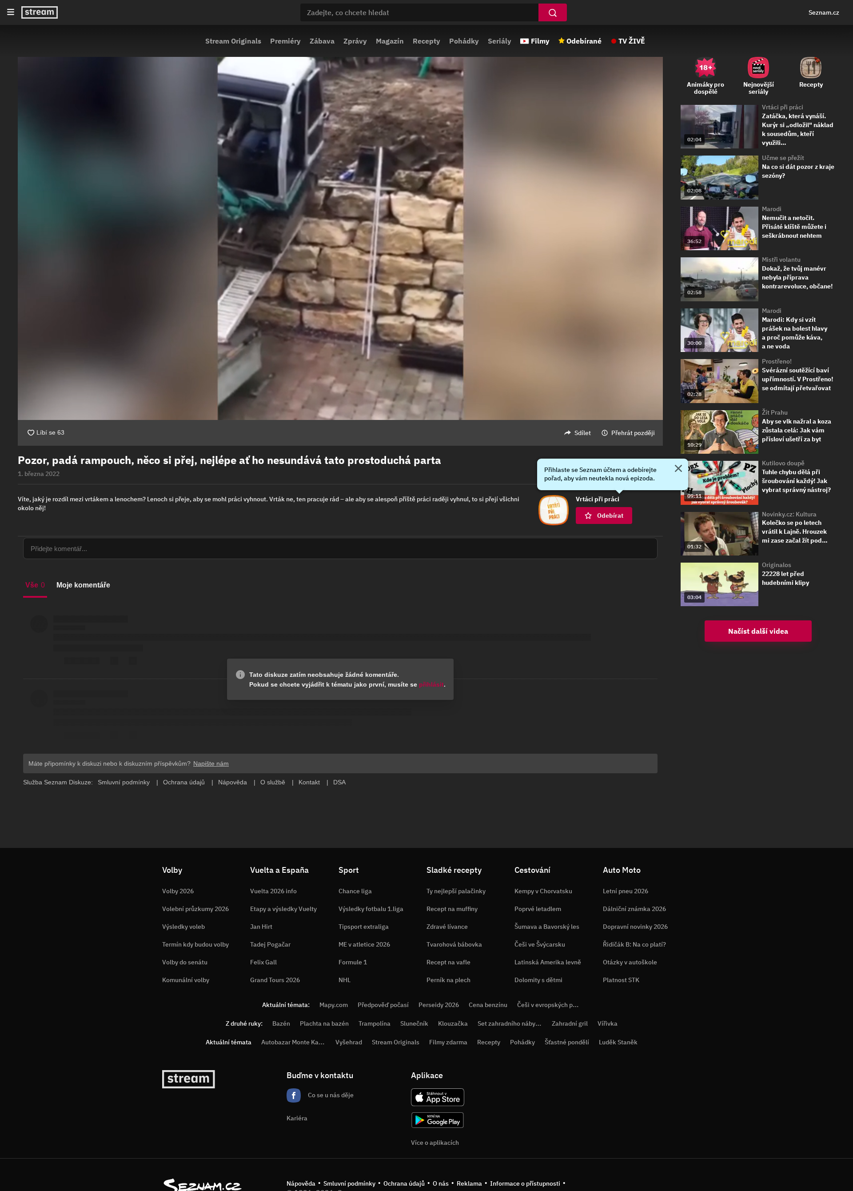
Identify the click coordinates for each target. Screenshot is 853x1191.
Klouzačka (453, 1023)
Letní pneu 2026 (625, 891)
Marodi (771, 209)
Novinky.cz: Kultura (789, 514)
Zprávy (355, 40)
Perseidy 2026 (439, 1005)
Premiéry (285, 40)
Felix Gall (263, 962)
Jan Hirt (261, 927)
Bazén (281, 1023)
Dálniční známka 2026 (634, 909)
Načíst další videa (758, 631)
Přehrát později (633, 433)
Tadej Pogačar (270, 944)
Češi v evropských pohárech (556, 1005)
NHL (345, 980)
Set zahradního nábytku (511, 1023)
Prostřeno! (777, 361)
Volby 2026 (178, 891)
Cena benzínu (488, 1005)
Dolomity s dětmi (538, 980)
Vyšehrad (348, 1042)
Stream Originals (233, 40)
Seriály (499, 40)
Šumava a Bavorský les (546, 927)
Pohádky (464, 40)
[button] (340, 225)
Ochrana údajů (404, 1183)
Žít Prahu (775, 412)
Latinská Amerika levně (547, 962)
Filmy (540, 40)
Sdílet (582, 433)
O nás (441, 1183)
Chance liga (355, 891)
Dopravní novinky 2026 (635, 927)
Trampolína (375, 1023)
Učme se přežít (783, 158)
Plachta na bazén (324, 1023)
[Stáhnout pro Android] (437, 1120)
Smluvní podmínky (349, 1183)
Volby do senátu (184, 962)
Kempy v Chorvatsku (543, 891)
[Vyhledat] (552, 12)
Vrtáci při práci (782, 107)
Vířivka (608, 1023)
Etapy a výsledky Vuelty (283, 909)
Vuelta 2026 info (273, 891)
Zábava (322, 40)
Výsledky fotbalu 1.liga (371, 909)
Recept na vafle (448, 962)
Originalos (776, 565)
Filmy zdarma (448, 1042)
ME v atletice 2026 (364, 944)
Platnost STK (621, 980)
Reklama (469, 1183)
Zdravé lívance (447, 927)
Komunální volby (185, 980)
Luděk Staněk (618, 1042)
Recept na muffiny (452, 909)
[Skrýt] (678, 469)
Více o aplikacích (435, 1143)
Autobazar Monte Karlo (293, 1042)
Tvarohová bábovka (454, 944)
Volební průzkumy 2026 (195, 909)
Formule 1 (353, 962)
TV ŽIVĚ (631, 40)
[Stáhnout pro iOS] (437, 1097)
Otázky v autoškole (630, 962)
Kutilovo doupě (783, 463)
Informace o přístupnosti (525, 1183)
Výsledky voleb (183, 927)
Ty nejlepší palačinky (456, 891)
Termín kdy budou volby (195, 944)
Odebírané (584, 40)
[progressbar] (340, 395)
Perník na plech (448, 980)
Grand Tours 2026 (275, 980)
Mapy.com (333, 1005)
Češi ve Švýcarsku (539, 944)
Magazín (390, 40)
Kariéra (297, 1118)
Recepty (426, 40)
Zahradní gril (570, 1023)
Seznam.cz (824, 12)
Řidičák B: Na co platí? (634, 944)
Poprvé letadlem (537, 909)
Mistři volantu (781, 260)
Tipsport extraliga (364, 927)
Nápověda (301, 1183)
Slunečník (414, 1023)
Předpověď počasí (383, 1005)
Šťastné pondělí (567, 1042)
